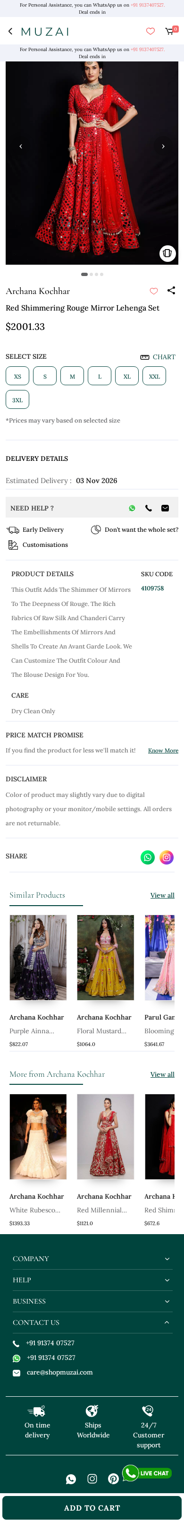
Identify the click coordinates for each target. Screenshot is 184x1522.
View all (163, 895)
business (29, 1301)
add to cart (92, 1508)
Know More (163, 750)
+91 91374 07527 (50, 1343)
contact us (36, 1322)
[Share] (170, 291)
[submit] (153, 291)
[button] (84, 274)
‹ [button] (20, 145)
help (22, 1280)
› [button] (163, 145)
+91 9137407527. (148, 5)
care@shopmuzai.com (60, 1372)
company (31, 1258)
